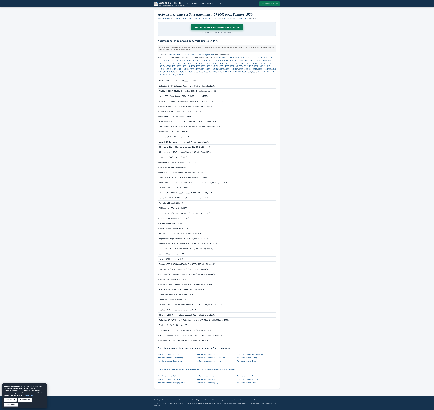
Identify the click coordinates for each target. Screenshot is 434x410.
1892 (165, 75)
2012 (179, 60)
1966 (164, 66)
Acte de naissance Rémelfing (169, 354)
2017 (160, 60)
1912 (186, 72)
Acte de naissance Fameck (247, 379)
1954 (222, 66)
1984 (198, 63)
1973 (246, 63)
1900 (244, 72)
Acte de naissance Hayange (208, 383)
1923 (255, 69)
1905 (220, 72)
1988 (179, 63)
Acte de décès (255, 403)
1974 (241, 63)
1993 (270, 60)
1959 (198, 66)
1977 (232, 63)
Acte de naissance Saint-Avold (249, 383)
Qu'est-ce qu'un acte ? (210, 3)
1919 (274, 69)
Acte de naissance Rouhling (248, 361)
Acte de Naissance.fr (172, 4)
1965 (169, 66)
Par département (193, 3)
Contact (156, 403)
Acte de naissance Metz (167, 376)
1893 (160, 75)
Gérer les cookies (209, 403)
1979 (222, 63)
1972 (250, 63)
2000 (236, 60)
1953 (227, 66)
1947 (256, 66)
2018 (270, 57)
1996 (255, 60)
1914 (177, 72)
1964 (174, 66)
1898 (254, 72)
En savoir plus (28, 395)
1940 (174, 69)
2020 (260, 57)
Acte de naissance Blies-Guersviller (211, 358)
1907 (210, 72)
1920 (269, 69)
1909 (200, 72)
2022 (255, 57)
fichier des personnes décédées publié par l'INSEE (186, 47)
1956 (213, 66)
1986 (188, 63)
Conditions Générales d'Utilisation (172, 403)
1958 (203, 66)
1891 (169, 75)
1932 (213, 69)
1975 (236, 63)
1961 (188, 66)
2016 (164, 60)
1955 (217, 66)
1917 (164, 72)
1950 (241, 66)
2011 (184, 60)
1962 (184, 66)
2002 (225, 60)
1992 (160, 63)
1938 (184, 69)
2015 (169, 60)
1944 (270, 66)
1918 (160, 72)
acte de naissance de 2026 (226, 57)
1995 (260, 60)
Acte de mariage (243, 403)
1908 (205, 72)
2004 (215, 60)
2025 (240, 57)
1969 (264, 63)
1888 (180, 75)
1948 (251, 66)
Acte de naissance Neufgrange (170, 361)
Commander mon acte (269, 4)
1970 (259, 63)
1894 (273, 72)
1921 (264, 69)
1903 (230, 72)
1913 (182, 72)
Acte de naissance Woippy (247, 376)
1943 (160, 69)
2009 (188, 60)
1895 (269, 72)
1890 (174, 75)
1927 (236, 69)
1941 (169, 69)
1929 (227, 69)
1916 (168, 72)
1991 (164, 63)
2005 (209, 60)
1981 (212, 63)
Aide (221, 3)
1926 (241, 69)
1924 (251, 69)
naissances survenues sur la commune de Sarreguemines (191, 54)
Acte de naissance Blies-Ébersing (250, 354)
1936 (193, 69)
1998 (246, 60)
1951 (237, 66)
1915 (173, 72)
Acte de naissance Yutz (206, 379)
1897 (259, 72)
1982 (208, 63)
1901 (239, 72)
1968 (269, 63)
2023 (250, 57)
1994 (265, 60)
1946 (261, 66)
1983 (203, 63)
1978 (227, 63)
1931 (217, 69)
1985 (193, 63)
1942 (165, 69)
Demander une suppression (182, 50)
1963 (179, 66)
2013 (174, 60)
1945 (266, 66)
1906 (215, 72)
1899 (249, 72)
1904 (225, 72)
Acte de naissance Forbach (207, 376)
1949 (246, 66)
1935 (198, 69)
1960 (193, 66)
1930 (222, 69)
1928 (232, 69)
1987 (184, 63)
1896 (264, 72)
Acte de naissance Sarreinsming (170, 358)
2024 (245, 57)
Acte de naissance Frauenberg (209, 361)
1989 (174, 63)
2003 (220, 60)
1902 (235, 72)
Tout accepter (11, 404)
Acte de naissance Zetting (247, 358)
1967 (160, 66)
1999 (241, 60)
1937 (188, 69)
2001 (231, 60)
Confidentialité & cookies (194, 403)
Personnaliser (25, 399)
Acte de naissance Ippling (207, 354)
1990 (169, 63)
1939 (179, 69)
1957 (208, 66)
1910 (195, 72)
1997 (251, 60)
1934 (203, 69)
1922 (260, 69)
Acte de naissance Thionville (169, 379)
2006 (204, 60)
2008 (194, 60)
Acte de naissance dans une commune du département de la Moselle (196, 370)
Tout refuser (10, 399)
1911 (191, 72)
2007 (199, 60)
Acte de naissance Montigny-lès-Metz (173, 383)
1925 (246, 69)
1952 (232, 66)
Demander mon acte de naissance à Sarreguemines (217, 27)
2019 (265, 57)
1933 (208, 69)
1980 (217, 63)
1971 (255, 63)
